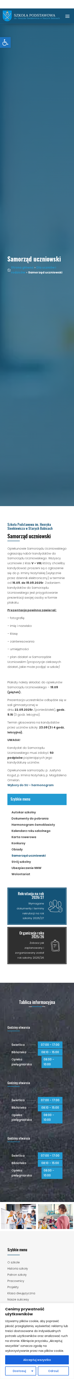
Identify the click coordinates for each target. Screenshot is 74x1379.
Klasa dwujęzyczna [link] (21, 1293)
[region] (37, 1341)
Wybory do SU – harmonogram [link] (30, 785)
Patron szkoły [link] (17, 1275)
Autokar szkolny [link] (24, 812)
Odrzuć (53, 1371)
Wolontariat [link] (21, 874)
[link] (5, 42)
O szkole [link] (13, 1262)
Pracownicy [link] (15, 1281)
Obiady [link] (17, 849)
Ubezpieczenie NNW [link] (26, 868)
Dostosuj (19, 1371)
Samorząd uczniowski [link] (29, 856)
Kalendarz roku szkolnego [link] (31, 831)
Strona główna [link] (22, 267)
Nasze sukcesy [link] (18, 1300)
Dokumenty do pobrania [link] (30, 819)
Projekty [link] (13, 1287)
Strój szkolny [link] (21, 862)
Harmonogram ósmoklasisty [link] (33, 825)
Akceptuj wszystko (37, 1360)
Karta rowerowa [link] (24, 837)
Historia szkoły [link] (17, 1269)
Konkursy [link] (18, 843)
